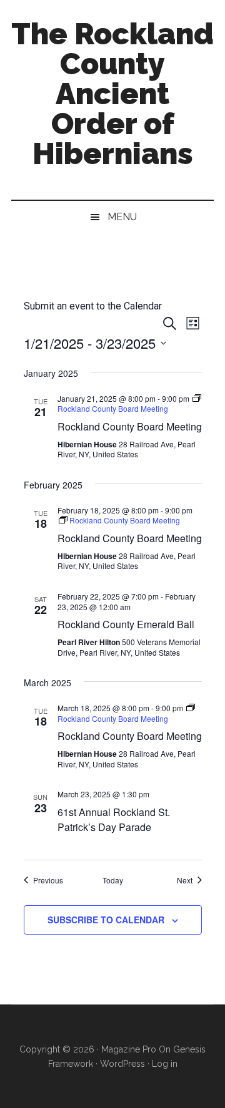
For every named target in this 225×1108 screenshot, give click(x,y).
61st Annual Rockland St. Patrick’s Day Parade (114, 819)
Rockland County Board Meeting (130, 426)
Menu (122, 217)
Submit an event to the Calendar (93, 306)
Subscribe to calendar (106, 919)
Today (112, 880)
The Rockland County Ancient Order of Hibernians (112, 93)
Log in (165, 1064)
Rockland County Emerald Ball (126, 624)
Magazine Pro (128, 1049)
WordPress (122, 1064)
